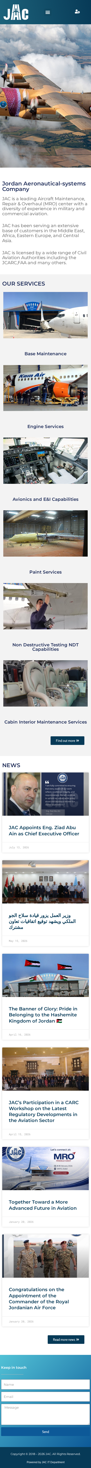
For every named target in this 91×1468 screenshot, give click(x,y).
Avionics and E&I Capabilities (45, 499)
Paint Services (45, 572)
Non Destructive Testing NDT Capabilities (45, 647)
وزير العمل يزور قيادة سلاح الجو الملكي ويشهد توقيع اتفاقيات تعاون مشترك (42, 921)
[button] (47, 12)
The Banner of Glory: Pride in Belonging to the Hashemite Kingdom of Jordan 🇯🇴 (43, 1015)
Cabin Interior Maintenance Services (45, 722)
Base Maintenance (45, 353)
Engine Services (45, 426)
